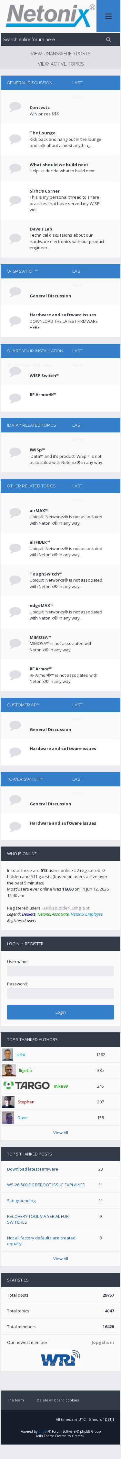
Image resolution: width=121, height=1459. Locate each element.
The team (15, 1400)
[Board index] (48, 16)
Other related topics (31, 486)
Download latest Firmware (32, 1169)
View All (60, 1133)
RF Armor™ (41, 669)
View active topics (61, 64)
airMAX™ (39, 510)
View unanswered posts (60, 53)
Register (34, 944)
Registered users (21, 920)
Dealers (28, 914)
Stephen (26, 1102)
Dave (22, 1117)
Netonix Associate (53, 914)
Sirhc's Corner (45, 191)
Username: (18, 962)
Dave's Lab (41, 229)
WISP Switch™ (22, 271)
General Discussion (30, 82)
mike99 (61, 1086)
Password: (17, 984)
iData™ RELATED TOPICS (31, 425)
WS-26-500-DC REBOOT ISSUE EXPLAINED (46, 1185)
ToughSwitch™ (46, 574)
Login (13, 944)
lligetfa (25, 1070)
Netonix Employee (87, 914)
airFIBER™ (40, 542)
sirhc (21, 1054)
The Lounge (42, 133)
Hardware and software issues (63, 315)
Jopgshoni (103, 1342)
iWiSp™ (37, 450)
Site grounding (21, 1200)
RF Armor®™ (43, 394)
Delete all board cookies (58, 1400)
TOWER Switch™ (24, 779)
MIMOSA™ (40, 637)
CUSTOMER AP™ (23, 704)
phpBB (43, 1431)
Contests (40, 107)
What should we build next (59, 165)
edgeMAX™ (42, 605)
